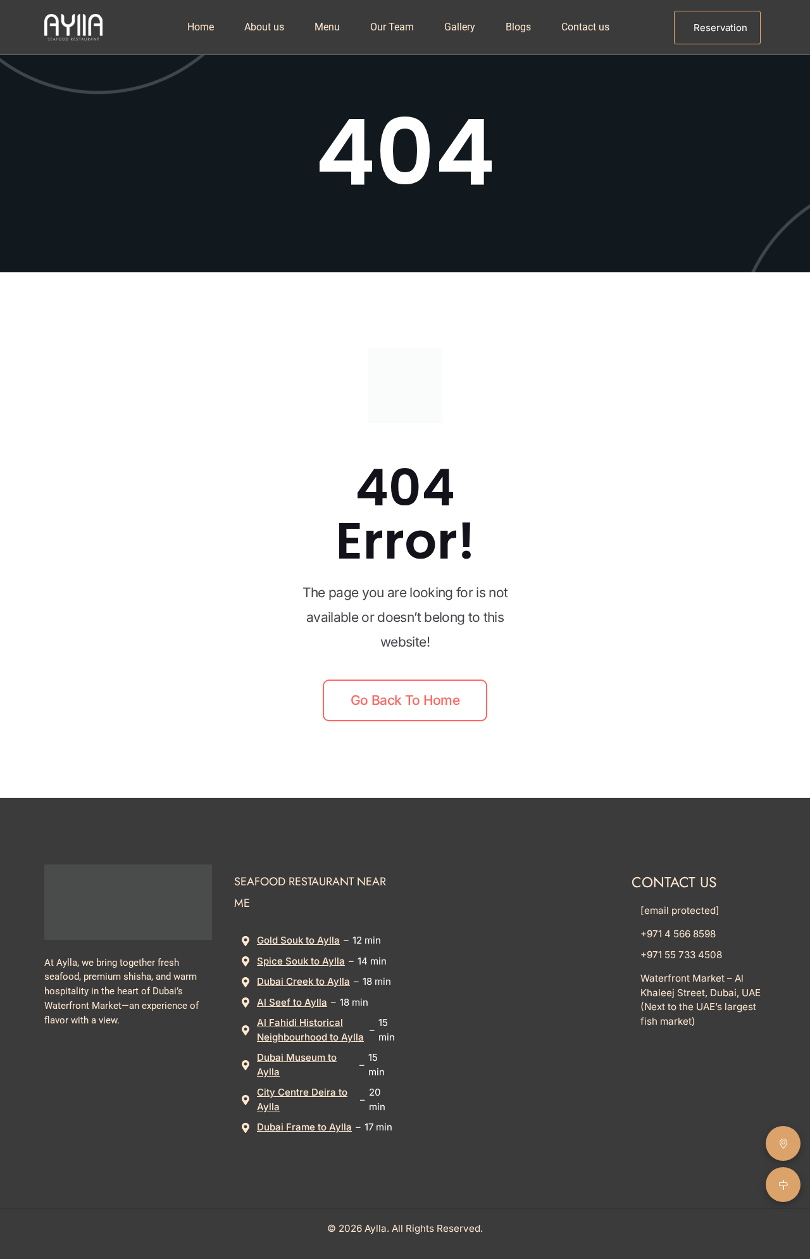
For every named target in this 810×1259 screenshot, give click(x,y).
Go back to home (405, 700)
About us (264, 27)
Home (200, 27)
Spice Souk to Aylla (301, 961)
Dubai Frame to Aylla (304, 1127)
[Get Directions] (783, 1184)
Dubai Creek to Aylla (303, 981)
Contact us (585, 27)
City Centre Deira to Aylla (302, 1099)
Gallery (459, 27)
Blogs (518, 27)
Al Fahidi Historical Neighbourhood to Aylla (310, 1029)
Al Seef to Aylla (292, 1002)
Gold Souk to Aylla (298, 940)
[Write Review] (783, 1143)
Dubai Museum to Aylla (297, 1064)
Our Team (392, 27)
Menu (327, 27)
